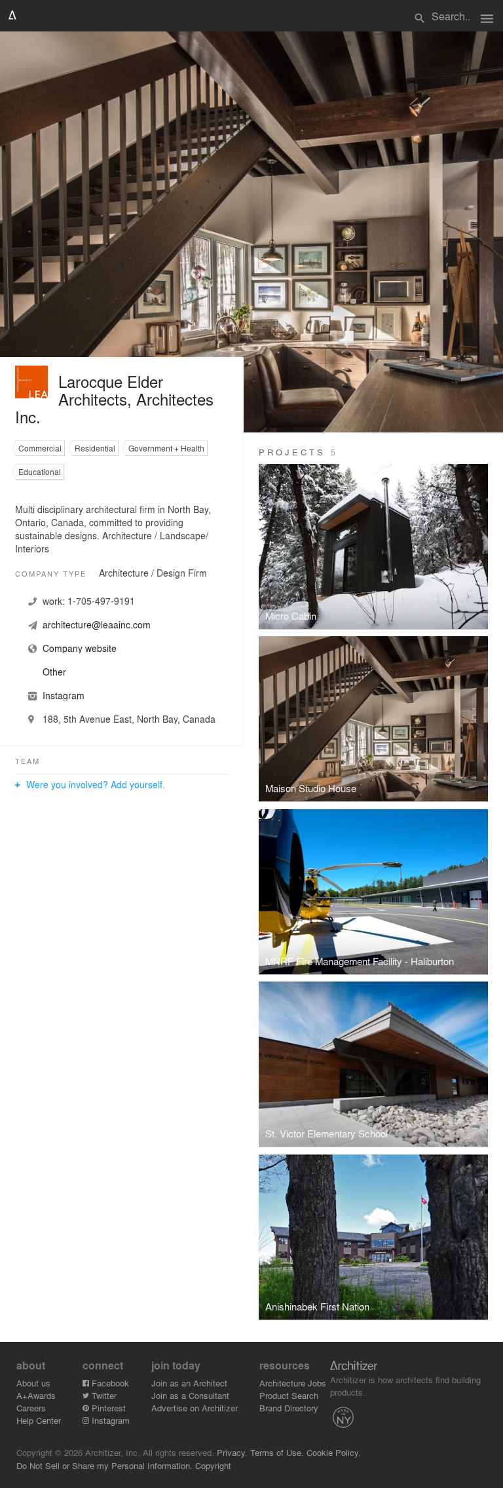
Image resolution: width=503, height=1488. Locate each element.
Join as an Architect (189, 1383)
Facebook (109, 1383)
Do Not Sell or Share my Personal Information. (104, 1465)
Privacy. (232, 1452)
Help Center (38, 1420)
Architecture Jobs (292, 1383)
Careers (31, 1408)
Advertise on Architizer (194, 1408)
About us (33, 1383)
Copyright (213, 1465)
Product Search (288, 1395)
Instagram (109, 1420)
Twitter (103, 1395)
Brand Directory (288, 1408)
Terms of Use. (277, 1452)
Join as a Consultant (190, 1395)
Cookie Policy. (334, 1452)
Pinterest (107, 1408)
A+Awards (36, 1395)
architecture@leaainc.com (97, 624)
